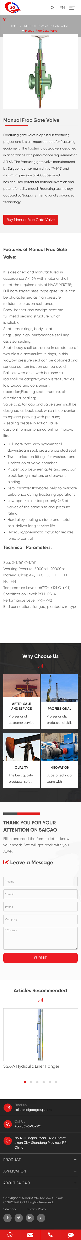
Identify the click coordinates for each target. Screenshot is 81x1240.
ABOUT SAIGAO (16, 1183)
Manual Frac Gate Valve (41, 30)
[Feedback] (71, 1235)
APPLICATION (14, 1171)
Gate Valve (60, 26)
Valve (44, 26)
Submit (40, 957)
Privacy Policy (36, 1209)
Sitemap (9, 1209)
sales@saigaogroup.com (33, 1110)
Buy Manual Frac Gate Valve (31, 219)
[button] (25, 1082)
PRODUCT (29, 26)
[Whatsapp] (10, 1235)
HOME (14, 26)
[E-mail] (30, 1235)
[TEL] (50, 1235)
